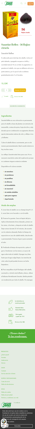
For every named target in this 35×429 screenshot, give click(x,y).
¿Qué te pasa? (5, 355)
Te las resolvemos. (17, 336)
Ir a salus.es (17, 402)
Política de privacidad (6, 395)
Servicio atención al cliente (8, 373)
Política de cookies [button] (8, 421)
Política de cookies (6, 392)
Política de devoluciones (7, 384)
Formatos (3, 357)
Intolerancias (4, 360)
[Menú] (2, 3)
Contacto (3, 371)
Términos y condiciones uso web (9, 398)
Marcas (3, 363)
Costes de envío (5, 381)
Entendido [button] (18, 426)
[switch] (3, 426)
